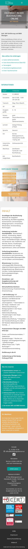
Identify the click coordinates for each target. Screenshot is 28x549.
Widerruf (14, 542)
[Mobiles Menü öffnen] (22, 2)
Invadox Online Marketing (18, 547)
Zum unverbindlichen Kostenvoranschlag (14, 194)
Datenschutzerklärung (14, 539)
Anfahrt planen (14, 469)
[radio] (9, 174)
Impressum (14, 535)
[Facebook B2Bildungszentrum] (14, 454)
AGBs (14, 531)
